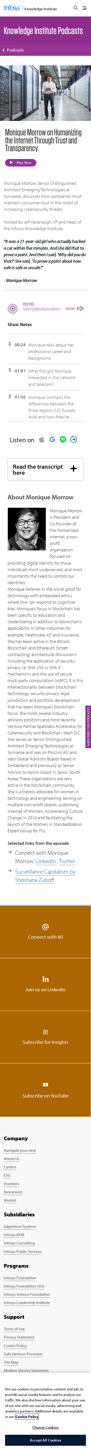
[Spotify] (63, 440)
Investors (11, 1183)
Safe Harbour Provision (23, 1353)
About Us (11, 1158)
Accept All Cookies (45, 1440)
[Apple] (41, 440)
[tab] (45, 469)
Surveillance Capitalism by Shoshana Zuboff (45, 875)
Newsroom (13, 1191)
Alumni (10, 1200)
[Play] (13, 309)
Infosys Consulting (19, 1242)
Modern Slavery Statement (26, 1370)
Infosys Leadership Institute (27, 1302)
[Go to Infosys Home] (31, 8)
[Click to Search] (76, 8)
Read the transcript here (38, 469)
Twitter (67, 861)
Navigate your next (20, 1150)
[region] (45, 1410)
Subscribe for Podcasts (88, 727)
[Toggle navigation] (84, 8)
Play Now (24, 162)
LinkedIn (46, 861)
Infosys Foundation (20, 1277)
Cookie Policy (15, 1345)
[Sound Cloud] (73, 440)
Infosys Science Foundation (27, 1294)
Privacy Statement (19, 1337)
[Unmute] (78, 308)
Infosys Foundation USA (24, 1286)
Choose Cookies (45, 1427)
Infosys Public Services (22, 1251)
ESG (7, 1175)
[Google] (52, 440)
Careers (10, 1166)
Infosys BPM (14, 1234)
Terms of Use (14, 1328)
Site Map (11, 1362)
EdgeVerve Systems (20, 1226)
